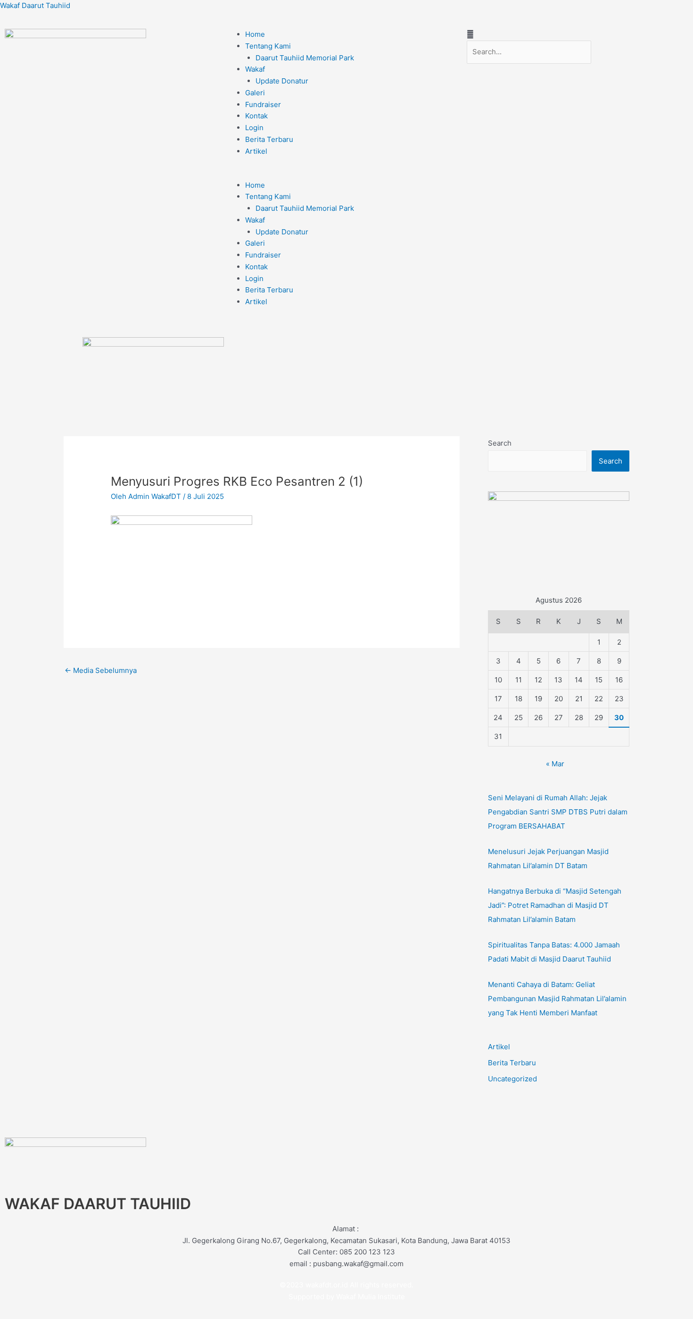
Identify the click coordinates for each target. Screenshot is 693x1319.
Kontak (256, 115)
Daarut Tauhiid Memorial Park (305, 57)
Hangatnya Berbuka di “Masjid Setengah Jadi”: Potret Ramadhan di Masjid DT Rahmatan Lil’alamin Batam (554, 905)
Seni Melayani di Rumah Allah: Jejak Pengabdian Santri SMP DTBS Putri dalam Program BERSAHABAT (557, 811)
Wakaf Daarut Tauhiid (35, 5)
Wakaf (255, 69)
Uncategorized (512, 1078)
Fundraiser (263, 104)
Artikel (256, 151)
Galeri (255, 92)
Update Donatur (282, 80)
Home (255, 34)
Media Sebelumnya (101, 670)
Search (500, 443)
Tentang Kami (268, 45)
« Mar (555, 763)
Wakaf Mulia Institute (370, 1296)
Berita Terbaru (269, 139)
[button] (346, 174)
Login (254, 127)
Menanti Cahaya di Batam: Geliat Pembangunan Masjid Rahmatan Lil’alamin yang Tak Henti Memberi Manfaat (557, 998)
